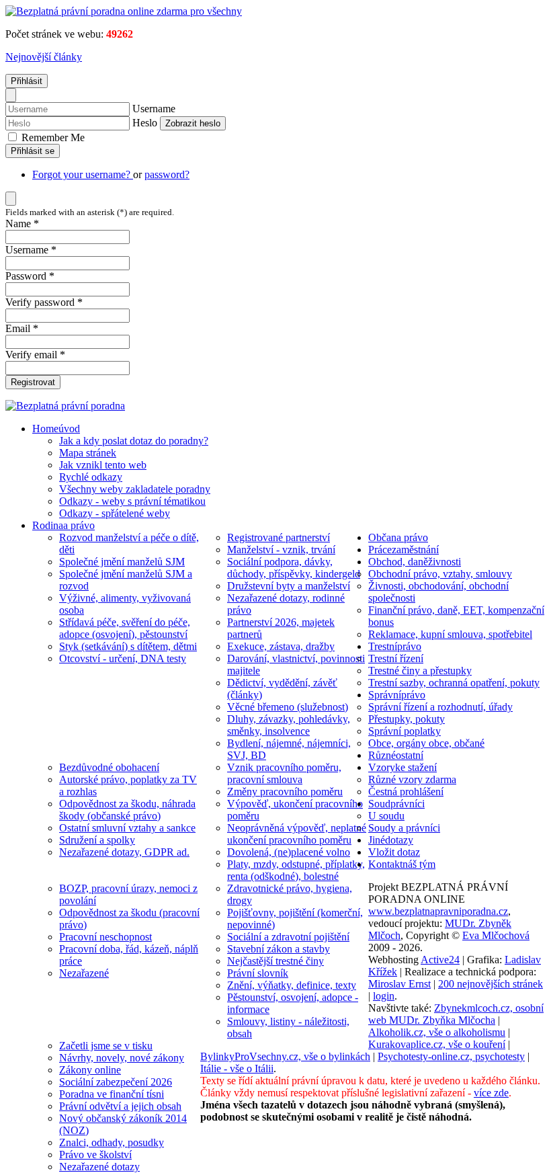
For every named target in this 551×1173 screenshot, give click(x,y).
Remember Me (52, 137)
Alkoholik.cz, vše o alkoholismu (436, 1032)
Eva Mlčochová (495, 935)
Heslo (144, 122)
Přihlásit (26, 81)
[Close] (10, 95)
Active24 (440, 959)
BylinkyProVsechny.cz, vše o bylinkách (285, 1056)
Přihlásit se (32, 151)
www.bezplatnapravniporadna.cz (438, 911)
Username (153, 108)
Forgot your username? (82, 174)
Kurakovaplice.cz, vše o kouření (436, 1044)
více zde (491, 1092)
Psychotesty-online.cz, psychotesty (451, 1056)
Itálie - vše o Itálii (236, 1068)
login (383, 996)
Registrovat (33, 382)
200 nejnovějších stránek (490, 983)
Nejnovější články (43, 57)
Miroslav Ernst (399, 983)
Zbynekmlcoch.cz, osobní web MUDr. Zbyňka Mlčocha (456, 1014)
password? (166, 174)
